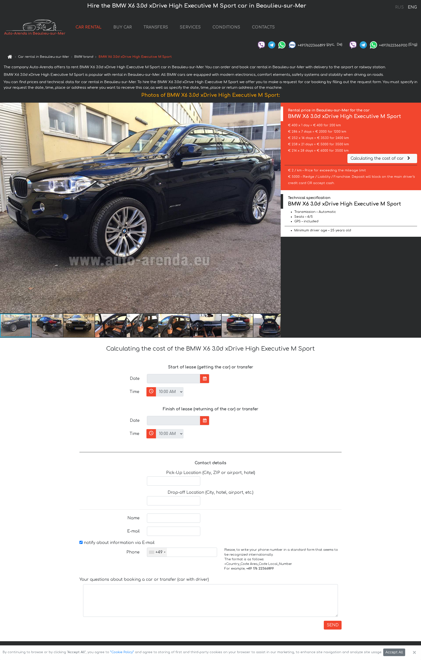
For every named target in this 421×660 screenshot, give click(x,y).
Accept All (394, 652)
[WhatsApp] (282, 44)
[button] (47, 325)
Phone (133, 552)
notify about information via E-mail (118, 543)
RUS (399, 7)
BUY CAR (122, 27)
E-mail (133, 531)
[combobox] (157, 552)
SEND (333, 625)
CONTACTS (263, 27)
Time (134, 392)
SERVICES (190, 27)
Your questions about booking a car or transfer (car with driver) (144, 579)
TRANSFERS (156, 27)
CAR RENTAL (89, 27)
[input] (173, 378)
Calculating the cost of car (378, 158)
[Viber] (261, 44)
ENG (412, 7)
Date (135, 378)
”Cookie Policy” (122, 652)
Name (133, 518)
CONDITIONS (226, 27)
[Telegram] (271, 44)
